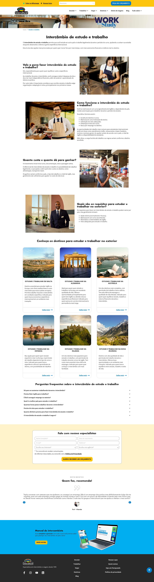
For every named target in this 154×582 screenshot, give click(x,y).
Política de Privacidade (74, 454)
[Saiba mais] (52, 310)
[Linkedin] (43, 572)
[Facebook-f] (24, 572)
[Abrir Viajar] (96, 11)
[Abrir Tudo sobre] (141, 11)
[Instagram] (30, 572)
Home (24, 30)
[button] (24, 502)
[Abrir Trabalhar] (87, 11)
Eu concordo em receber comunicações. (49, 451)
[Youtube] (36, 572)
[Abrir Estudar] (76, 11)
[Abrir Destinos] (107, 11)
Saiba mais (46, 310)
